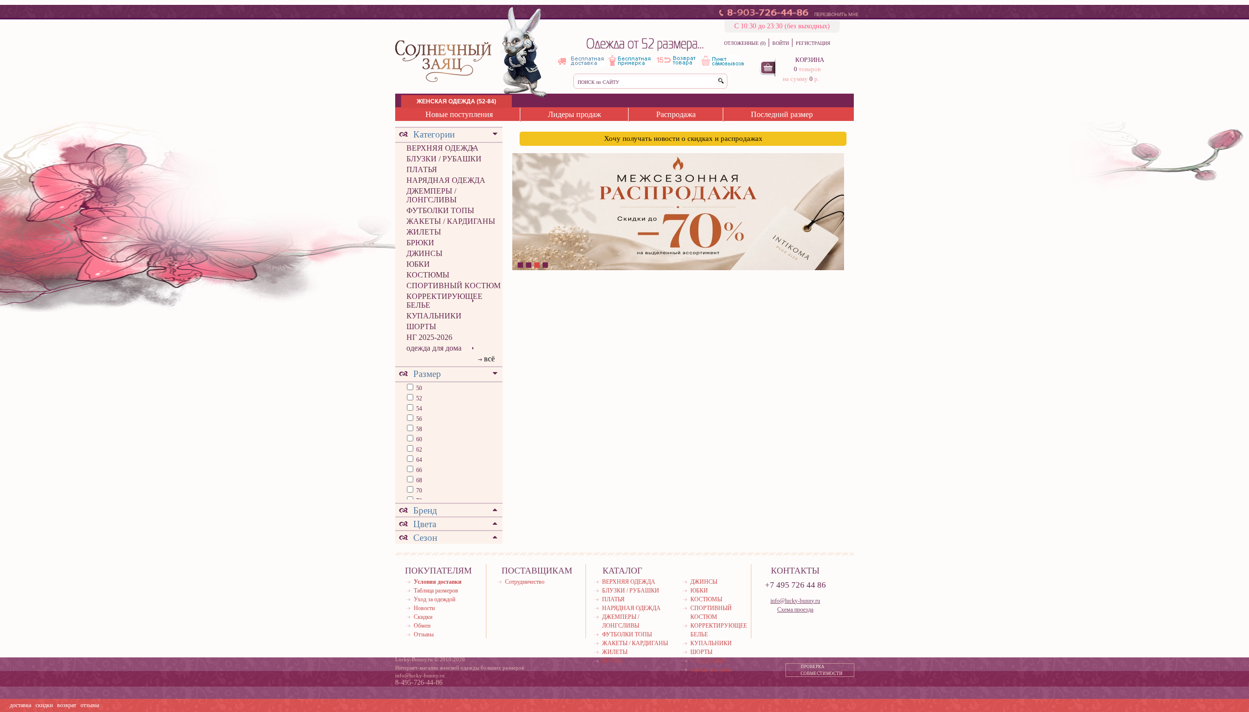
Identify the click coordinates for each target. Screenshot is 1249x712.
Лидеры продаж (574, 114)
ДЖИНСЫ (424, 253)
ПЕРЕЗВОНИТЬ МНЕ (836, 14)
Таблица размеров (436, 590)
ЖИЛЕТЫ (423, 232)
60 (418, 439)
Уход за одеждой (434, 599)
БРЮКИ (420, 242)
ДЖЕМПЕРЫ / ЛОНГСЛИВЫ (431, 195)
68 (418, 480)
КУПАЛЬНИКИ (434, 316)
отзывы (90, 705)
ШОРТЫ (421, 326)
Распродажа (676, 114)
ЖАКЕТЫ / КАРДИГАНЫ (450, 221)
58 (418, 429)
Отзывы (424, 634)
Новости (424, 608)
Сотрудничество (524, 581)
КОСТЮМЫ (427, 275)
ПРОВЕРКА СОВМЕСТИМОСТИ (822, 670)
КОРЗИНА (809, 59)
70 (418, 490)
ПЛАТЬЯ (421, 169)
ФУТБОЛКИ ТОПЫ (440, 210)
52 (418, 398)
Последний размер (782, 114)
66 (418, 470)
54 (418, 408)
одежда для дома (434, 348)
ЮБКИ (418, 264)
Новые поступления (459, 114)
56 (418, 418)
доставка (20, 705)
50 (418, 388)
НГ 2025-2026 (429, 337)
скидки (44, 705)
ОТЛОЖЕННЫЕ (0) (745, 43)
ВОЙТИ (780, 43)
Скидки (423, 616)
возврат (66, 705)
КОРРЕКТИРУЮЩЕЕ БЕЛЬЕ (444, 300)
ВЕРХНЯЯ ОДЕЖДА (442, 148)
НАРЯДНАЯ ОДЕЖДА (445, 180)
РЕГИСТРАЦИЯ (813, 43)
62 (418, 449)
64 (418, 459)
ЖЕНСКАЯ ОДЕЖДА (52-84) (456, 101)
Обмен (422, 625)
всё (489, 359)
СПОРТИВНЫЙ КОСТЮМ (453, 285)
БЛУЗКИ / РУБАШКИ (444, 159)
